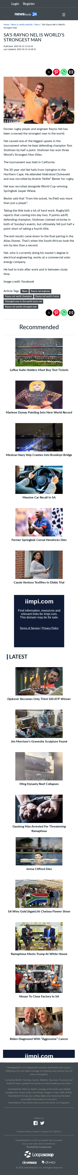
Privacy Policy (24, 1131)
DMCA (57, 1131)
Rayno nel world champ (47, 296)
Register (29, 4)
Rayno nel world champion (18, 296)
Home (6, 25)
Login (15, 4)
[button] (49, 72)
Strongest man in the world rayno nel (23, 301)
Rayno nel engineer (40, 291)
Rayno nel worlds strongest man (21, 307)
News (37, 25)
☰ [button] (64, 15)
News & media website (22, 25)
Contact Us (46, 1131)
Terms (36, 1131)
